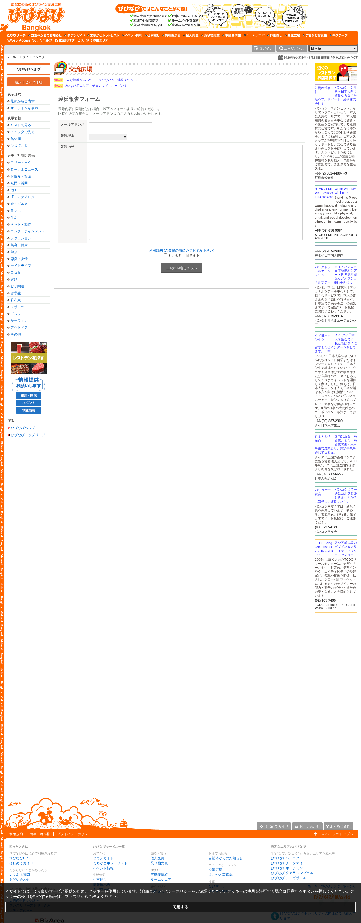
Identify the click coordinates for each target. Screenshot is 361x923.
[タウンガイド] (74, 35)
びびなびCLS (19, 858)
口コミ (16, 272)
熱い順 (16, 138)
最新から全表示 (23, 101)
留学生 (16, 293)
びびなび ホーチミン (287, 868)
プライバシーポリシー (74, 834)
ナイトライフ (21, 265)
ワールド (12, 57)
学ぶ (14, 252)
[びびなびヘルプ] (46, 40)
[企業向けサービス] (69, 40)
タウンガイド (103, 858)
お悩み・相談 (21, 176)
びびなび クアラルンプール (292, 873)
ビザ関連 (17, 286)
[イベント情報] (132, 35)
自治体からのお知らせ (226, 858)
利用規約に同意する (184, 256)
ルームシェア (161, 879)
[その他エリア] (97, 40)
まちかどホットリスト (110, 863)
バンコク (38, 57)
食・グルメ (19, 203)
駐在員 (16, 300)
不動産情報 (159, 875)
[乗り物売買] (210, 35)
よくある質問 (19, 875)
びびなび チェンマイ (287, 863)
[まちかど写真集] (315, 35)
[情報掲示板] (171, 35)
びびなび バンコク (285, 858)
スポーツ (17, 307)
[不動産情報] (231, 35)
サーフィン (19, 320)
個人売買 (157, 858)
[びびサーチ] (16, 35)
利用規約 (16, 834)
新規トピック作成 (28, 82)
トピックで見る (23, 132)
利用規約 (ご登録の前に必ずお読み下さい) (181, 250)
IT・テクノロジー (24, 197)
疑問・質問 (19, 183)
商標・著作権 (40, 834)
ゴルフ (16, 314)
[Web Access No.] (22, 40)
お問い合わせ (19, 879)
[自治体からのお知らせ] (45, 35)
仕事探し (100, 879)
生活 (14, 217)
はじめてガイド (21, 863)
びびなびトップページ (28, 435)
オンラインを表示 (24, 108)
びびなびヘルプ (29, 69)
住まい (16, 210)
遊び (14, 279)
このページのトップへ (336, 834)
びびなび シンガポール (288, 878)
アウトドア (19, 327)
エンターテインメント (28, 231)
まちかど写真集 (221, 875)
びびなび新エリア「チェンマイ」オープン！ (90, 86)
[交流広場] (292, 35)
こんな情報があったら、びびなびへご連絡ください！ (97, 80)
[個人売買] (191, 35)
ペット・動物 (21, 224)
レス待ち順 (19, 145)
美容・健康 (19, 245)
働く (14, 190)
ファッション (21, 238)
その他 (16, 334)
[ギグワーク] (339, 35)
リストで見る (21, 125)
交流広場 (215, 870)
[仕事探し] (152, 35)
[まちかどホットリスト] (103, 35)
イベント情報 (103, 868)
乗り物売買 (159, 863)
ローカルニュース (24, 169)
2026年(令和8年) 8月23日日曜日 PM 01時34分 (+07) (321, 58)
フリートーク (21, 162)
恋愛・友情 (19, 259)
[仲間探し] (274, 35)
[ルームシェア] (254, 35)
